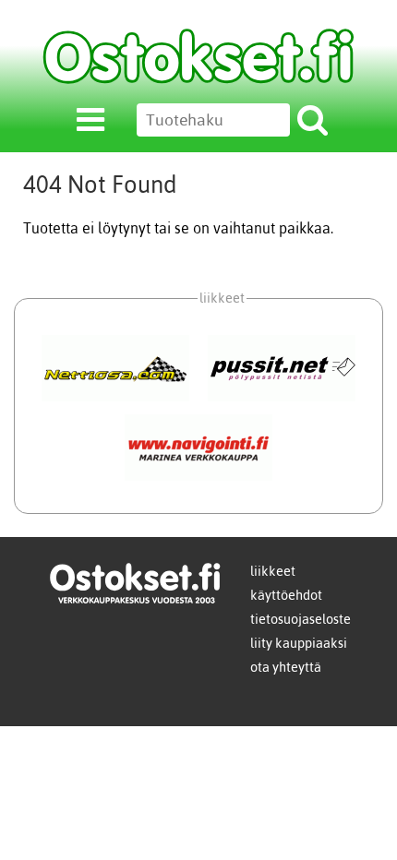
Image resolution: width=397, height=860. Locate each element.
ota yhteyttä (285, 667)
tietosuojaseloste (300, 619)
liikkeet (272, 571)
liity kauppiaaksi (298, 643)
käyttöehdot (286, 595)
